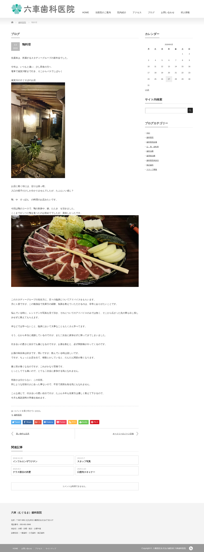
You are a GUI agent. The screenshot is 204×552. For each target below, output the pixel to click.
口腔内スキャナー (86, 472)
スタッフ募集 (151, 169)
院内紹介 (121, 12)
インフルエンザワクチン (25, 461)
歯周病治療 (150, 156)
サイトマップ (51, 548)
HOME (85, 12)
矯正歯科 (149, 165)
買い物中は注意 (22, 434)
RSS (191, 548)
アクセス (137, 12)
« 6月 (147, 90)
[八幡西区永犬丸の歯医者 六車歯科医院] (43, 9)
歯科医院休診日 (152, 160)
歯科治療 (149, 151)
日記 (148, 133)
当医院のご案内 (103, 12)
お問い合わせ (167, 12)
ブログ (151, 12)
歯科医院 (22, 22)
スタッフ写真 (84, 461)
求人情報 (185, 12)
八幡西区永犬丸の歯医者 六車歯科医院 (169, 548)
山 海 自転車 (152, 147)
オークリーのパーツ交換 (123, 434)
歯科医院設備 (151, 142)
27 (169, 79)
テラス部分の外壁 (22, 472)
